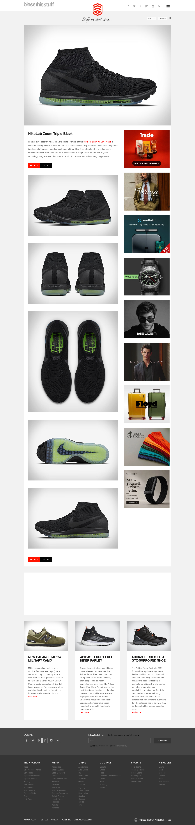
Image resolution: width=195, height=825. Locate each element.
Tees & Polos (57, 799)
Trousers (55, 801)
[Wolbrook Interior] (147, 277)
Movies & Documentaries (110, 775)
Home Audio (29, 787)
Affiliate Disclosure (83, 820)
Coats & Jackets (58, 772)
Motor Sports (136, 775)
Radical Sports (137, 778)
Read (102, 781)
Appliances (83, 766)
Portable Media (30, 793)
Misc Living (83, 793)
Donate (103, 766)
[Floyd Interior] (147, 404)
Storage (81, 799)
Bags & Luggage (59, 769)
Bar (79, 772)
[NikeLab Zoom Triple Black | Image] (97, 75)
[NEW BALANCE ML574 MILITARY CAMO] (46, 636)
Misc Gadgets (29, 790)
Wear (55, 762)
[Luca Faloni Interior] (147, 362)
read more (32, 696)
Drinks (102, 769)
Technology (32, 762)
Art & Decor (83, 769)
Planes (162, 784)
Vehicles (165, 762)
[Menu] (168, 6)
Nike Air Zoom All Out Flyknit (97, 141)
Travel (102, 787)
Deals (54, 775)
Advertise (66, 820)
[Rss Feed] (158, 6)
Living (82, 762)
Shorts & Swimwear (60, 793)
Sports (136, 762)
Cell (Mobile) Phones (32, 769)
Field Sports (136, 766)
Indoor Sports (136, 772)
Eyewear (55, 781)
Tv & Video (28, 799)
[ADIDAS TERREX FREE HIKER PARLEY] (97, 636)
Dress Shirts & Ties (59, 778)
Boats (161, 766)
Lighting (81, 787)
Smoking (103, 784)
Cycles (162, 775)
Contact (54, 820)
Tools (26, 796)
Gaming (27, 781)
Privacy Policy (30, 820)
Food (102, 772)
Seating (81, 796)
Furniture (82, 778)
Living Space (83, 790)
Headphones (29, 784)
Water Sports (136, 781)
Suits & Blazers (58, 796)
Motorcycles (164, 781)
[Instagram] (152, 6)
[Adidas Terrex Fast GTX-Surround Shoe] (149, 636)
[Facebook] (128, 6)
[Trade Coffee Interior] (147, 149)
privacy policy (121, 745)
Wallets (55, 804)
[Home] (98, 9)
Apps (26, 766)
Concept (162, 772)
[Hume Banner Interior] (147, 234)
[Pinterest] (140, 6)
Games (81, 781)
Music (102, 778)
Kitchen (81, 784)
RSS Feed (44, 820)
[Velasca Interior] (147, 192)
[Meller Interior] (147, 319)
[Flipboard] (146, 6)
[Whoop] (147, 489)
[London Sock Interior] (147, 447)
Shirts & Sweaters (59, 790)
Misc (161, 778)
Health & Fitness (138, 769)
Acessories (56, 766)
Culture (105, 762)
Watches (55, 807)
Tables (81, 801)
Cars (161, 769)
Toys (80, 804)
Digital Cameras (30, 778)
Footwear (55, 784)
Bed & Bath (83, 775)
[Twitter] (134, 6)
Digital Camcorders (32, 775)
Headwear (56, 787)
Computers (28, 772)
